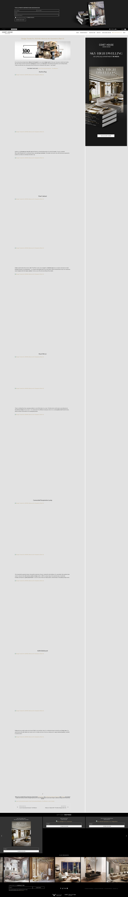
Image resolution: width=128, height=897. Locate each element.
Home (77, 32)
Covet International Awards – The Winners (48, 68)
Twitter (63, 796)
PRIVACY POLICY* (30, 17)
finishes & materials (89, 888)
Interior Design (83, 32)
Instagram (52, 796)
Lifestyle (99, 32)
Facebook (47, 796)
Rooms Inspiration (117, 32)
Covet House (41, 796)
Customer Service (108, 888)
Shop (124, 32)
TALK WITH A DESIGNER (98, 888)
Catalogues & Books (106, 32)
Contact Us (115, 888)
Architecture (92, 32)
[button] (126, 836)
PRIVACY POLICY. (21, 890)
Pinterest (57, 796)
